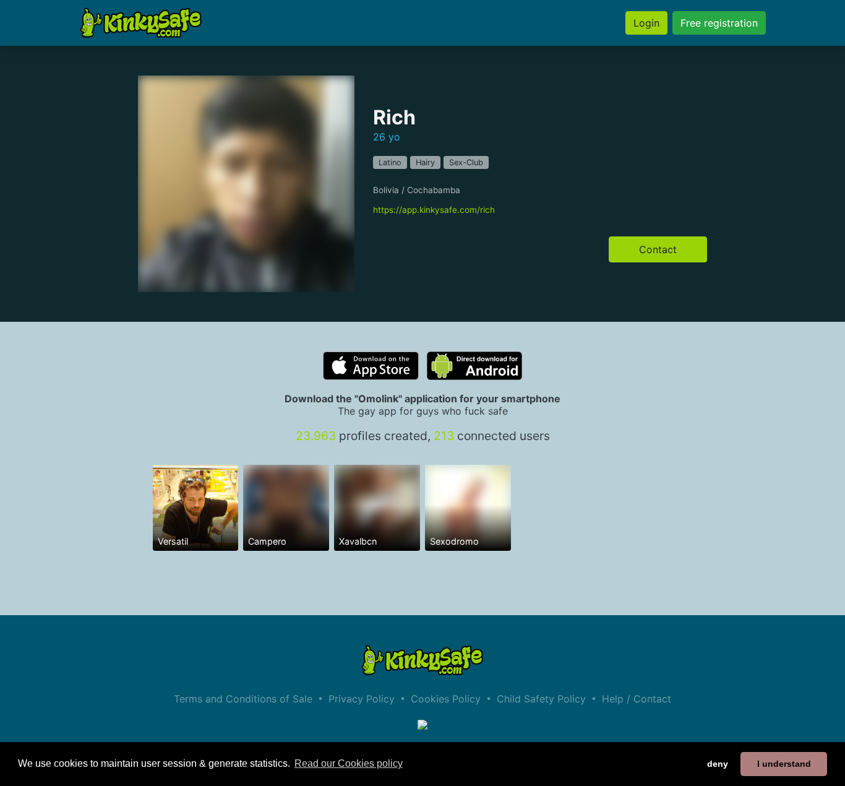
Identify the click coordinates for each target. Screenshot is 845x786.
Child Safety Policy (541, 699)
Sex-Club (466, 162)
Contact (658, 249)
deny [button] (717, 764)
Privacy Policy (361, 699)
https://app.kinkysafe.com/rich (434, 210)
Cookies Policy (446, 699)
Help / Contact (636, 699)
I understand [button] (784, 764)
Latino (390, 162)
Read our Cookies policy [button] (348, 763)
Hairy (425, 162)
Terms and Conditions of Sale (243, 699)
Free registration (719, 23)
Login (646, 23)
